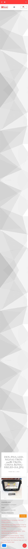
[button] (26, 2)
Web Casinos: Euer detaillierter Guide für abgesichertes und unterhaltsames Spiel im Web (13, 526)
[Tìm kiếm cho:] (14, 516)
